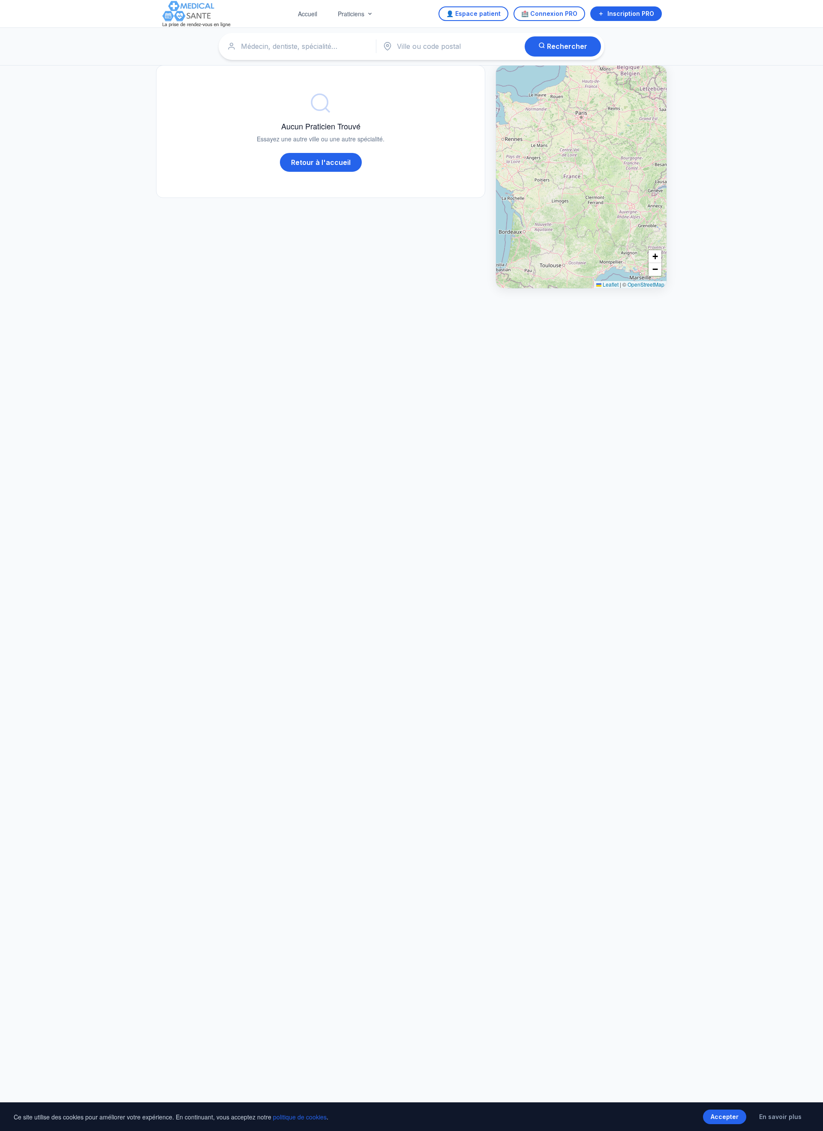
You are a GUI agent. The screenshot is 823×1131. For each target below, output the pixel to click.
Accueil (307, 13)
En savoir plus (780, 1116)
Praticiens (351, 13)
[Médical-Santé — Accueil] (196, 14)
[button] (655, 256)
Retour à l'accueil (321, 162)
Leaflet (610, 284)
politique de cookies (300, 1117)
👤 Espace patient (473, 13)
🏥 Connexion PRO (549, 13)
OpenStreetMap (646, 284)
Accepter (725, 1116)
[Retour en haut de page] (806, 1115)
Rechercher (566, 46)
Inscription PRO (630, 13)
